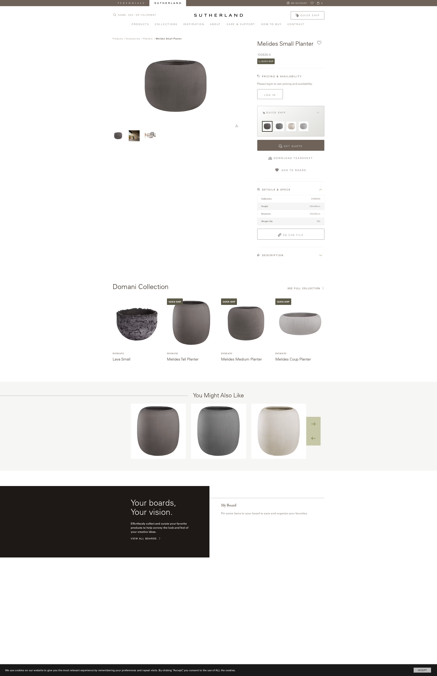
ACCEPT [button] (422, 670)
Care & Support (241, 24)
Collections (166, 24)
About (216, 24)
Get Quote (293, 146)
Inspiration (194, 24)
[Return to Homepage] (218, 15)
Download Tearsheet (293, 158)
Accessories (133, 38)
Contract (296, 24)
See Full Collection (303, 288)
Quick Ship (310, 15)
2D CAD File (293, 235)
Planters (148, 38)
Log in (270, 95)
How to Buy (271, 24)
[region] (218, 431)
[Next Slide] (313, 424)
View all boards (144, 538)
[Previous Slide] (313, 438)
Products (141, 24)
